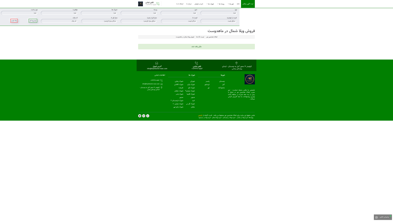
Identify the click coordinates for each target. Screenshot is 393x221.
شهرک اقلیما (191, 94)
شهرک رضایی (179, 81)
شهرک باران (191, 84)
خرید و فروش (199, 4)
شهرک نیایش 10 (178, 104)
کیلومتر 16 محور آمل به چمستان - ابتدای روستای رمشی (237, 67)
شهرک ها (211, 4)
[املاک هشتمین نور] (140, 4)
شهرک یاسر (179, 94)
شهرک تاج (191, 88)
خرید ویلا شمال (216, 117)
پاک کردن (14, 20)
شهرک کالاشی (178, 84)
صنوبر (193, 97)
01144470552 (150, 4)
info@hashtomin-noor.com (157, 68)
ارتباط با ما (179, 4)
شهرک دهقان (178, 91)
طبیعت (181, 88)
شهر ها (231, 4)
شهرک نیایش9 (190, 91)
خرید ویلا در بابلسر (242, 117)
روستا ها (221, 4)
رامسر (207, 81)
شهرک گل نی (190, 104)
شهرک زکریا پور (178, 107)
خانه (238, 4)
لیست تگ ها (200, 37)
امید (193, 100)
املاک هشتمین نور (211, 37)
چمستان (222, 81)
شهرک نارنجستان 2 (177, 100)
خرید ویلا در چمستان (229, 117)
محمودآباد (221, 88)
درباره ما (188, 4)
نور (208, 88)
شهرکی (192, 81)
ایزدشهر (206, 84)
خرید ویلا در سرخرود (205, 117)
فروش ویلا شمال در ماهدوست (185, 37)
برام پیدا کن (32, 20)
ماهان (193, 107)
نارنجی (200, 115)
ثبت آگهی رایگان (248, 4)
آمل (223, 84)
